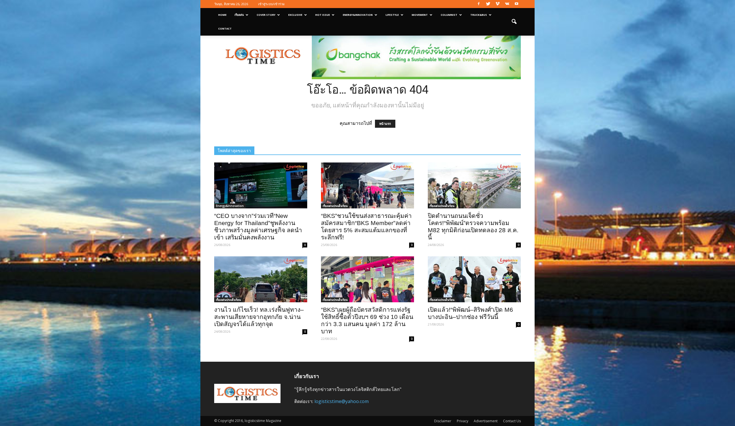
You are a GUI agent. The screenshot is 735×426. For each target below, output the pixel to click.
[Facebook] (478, 4)
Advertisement (486, 421)
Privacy (462, 421)
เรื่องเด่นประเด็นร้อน (335, 206)
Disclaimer (442, 421)
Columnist (449, 15)
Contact (225, 28)
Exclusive (295, 15)
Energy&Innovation (358, 15)
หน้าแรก (385, 123)
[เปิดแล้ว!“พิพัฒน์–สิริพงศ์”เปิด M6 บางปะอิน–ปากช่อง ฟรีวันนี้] (474, 279)
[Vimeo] (497, 4)
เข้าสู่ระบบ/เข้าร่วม (271, 4)
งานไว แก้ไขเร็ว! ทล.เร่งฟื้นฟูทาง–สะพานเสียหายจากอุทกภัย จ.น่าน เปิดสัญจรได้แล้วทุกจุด (259, 316)
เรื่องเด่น (239, 15)
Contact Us (512, 421)
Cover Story (266, 15)
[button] (514, 22)
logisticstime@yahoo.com (341, 401)
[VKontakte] (507, 4)
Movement (420, 15)
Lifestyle (392, 15)
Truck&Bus (478, 15)
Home (222, 15)
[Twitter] (488, 4)
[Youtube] (516, 4)
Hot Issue (322, 15)
